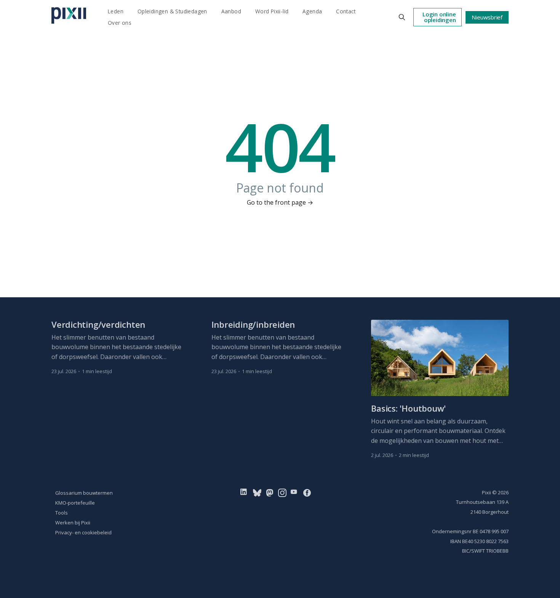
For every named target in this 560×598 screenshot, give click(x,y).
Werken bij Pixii (72, 522)
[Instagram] (282, 492)
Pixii (486, 492)
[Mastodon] (270, 492)
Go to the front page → (280, 202)
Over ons (119, 22)
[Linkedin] (245, 492)
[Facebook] (307, 492)
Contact (345, 11)
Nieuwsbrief (487, 17)
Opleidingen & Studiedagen (172, 11)
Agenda (312, 11)
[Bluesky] (257, 492)
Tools (61, 512)
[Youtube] (295, 492)
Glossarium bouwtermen (84, 492)
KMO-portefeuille (75, 502)
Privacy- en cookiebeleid (83, 532)
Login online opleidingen (439, 17)
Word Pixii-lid (272, 11)
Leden (115, 11)
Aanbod (231, 11)
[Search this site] (402, 17)
